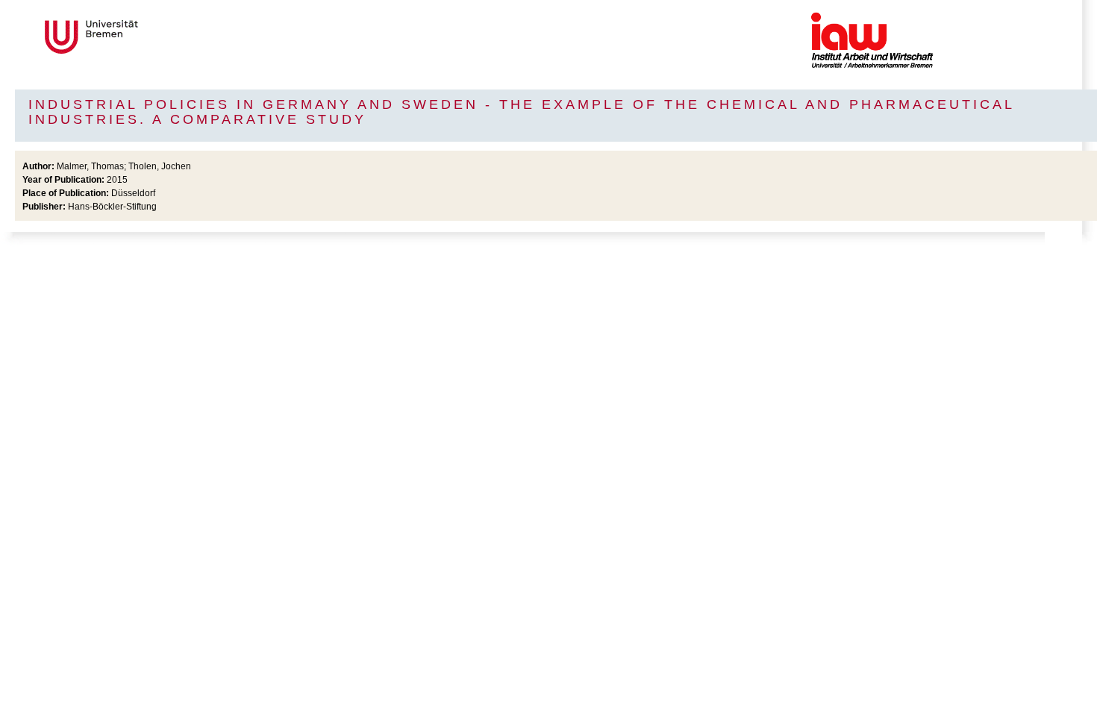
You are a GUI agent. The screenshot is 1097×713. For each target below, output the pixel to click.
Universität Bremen (141, 37)
